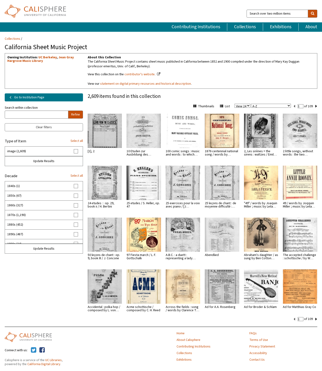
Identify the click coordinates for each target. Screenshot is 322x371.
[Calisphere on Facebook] (42, 350)
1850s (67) (14, 195)
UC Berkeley (47, 57)
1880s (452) (15, 224)
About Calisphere (188, 340)
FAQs (253, 333)
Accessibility (258, 353)
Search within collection (21, 107)
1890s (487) (15, 234)
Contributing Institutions (196, 27)
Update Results (43, 161)
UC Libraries (53, 360)
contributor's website (139, 74)
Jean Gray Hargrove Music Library (40, 59)
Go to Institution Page (28, 97)
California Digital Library (43, 364)
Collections (245, 27)
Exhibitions (280, 27)
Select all (76, 141)
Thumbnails (206, 106)
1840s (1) (13, 186)
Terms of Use (258, 340)
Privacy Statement (262, 346)
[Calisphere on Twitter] (33, 350)
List (227, 106)
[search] (312, 14)
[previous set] (294, 106)
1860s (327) (15, 205)
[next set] (316, 106)
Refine (75, 114)
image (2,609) (16, 151)
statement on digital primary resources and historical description (145, 83)
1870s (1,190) (16, 215)
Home (181, 333)
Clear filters (44, 127)
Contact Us (257, 359)
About (311, 27)
